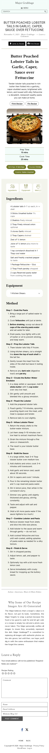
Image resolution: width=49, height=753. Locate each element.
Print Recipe (34, 44)
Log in (29, 748)
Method (38, 190)
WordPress (21, 748)
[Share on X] (27, 729)
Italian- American (15, 592)
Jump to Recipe (18, 44)
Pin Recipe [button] (32, 103)
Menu (26, 8)
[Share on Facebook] (22, 729)
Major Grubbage (24, 3)
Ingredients (12, 190)
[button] (39, 206)
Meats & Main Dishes (32, 592)
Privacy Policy (38, 746)
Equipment (26, 190)
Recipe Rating (7, 670)
